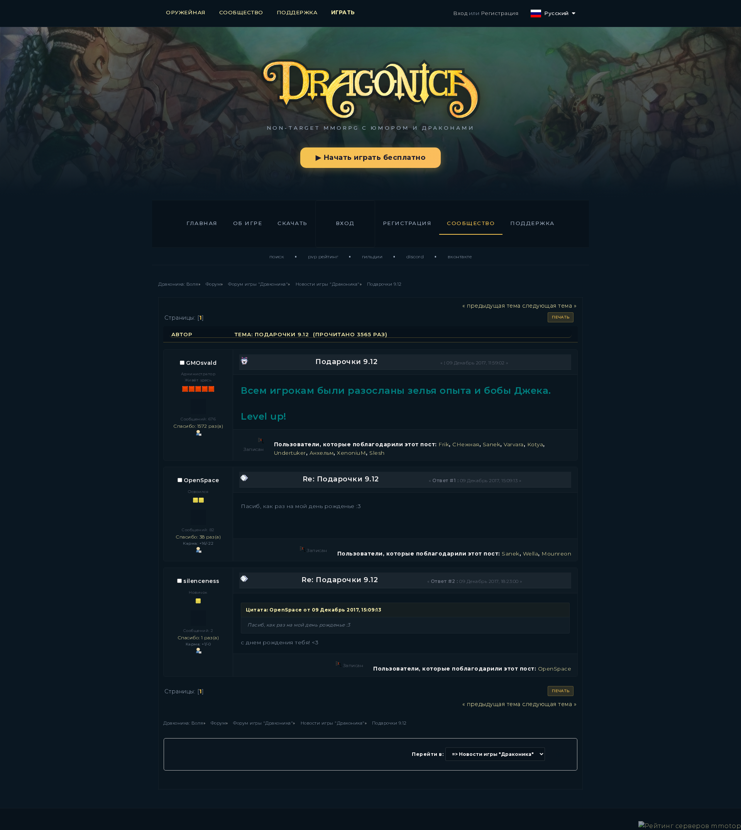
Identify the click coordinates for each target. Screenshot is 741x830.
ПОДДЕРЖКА (297, 12)
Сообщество (471, 223)
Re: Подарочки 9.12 (341, 479)
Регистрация (500, 13)
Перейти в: (427, 754)
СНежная (465, 444)
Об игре (247, 223)
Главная (202, 223)
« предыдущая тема (491, 305)
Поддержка (532, 223)
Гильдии (372, 256)
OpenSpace (201, 480)
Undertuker (290, 453)
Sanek (492, 444)
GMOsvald (201, 362)
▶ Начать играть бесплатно (371, 157)
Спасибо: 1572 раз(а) (198, 426)
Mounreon (556, 554)
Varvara (514, 444)
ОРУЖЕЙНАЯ (186, 12)
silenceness (201, 581)
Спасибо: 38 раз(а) (198, 537)
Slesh (377, 453)
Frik (443, 444)
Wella (530, 554)
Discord (415, 256)
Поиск (276, 256)
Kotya (535, 444)
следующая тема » (549, 305)
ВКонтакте (460, 256)
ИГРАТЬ (343, 12)
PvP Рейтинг (323, 256)
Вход (460, 13)
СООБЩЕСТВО (241, 12)
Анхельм (322, 453)
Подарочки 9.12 (346, 361)
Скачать (292, 223)
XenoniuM (351, 453)
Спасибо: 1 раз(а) (198, 637)
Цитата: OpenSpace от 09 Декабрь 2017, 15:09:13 (313, 610)
